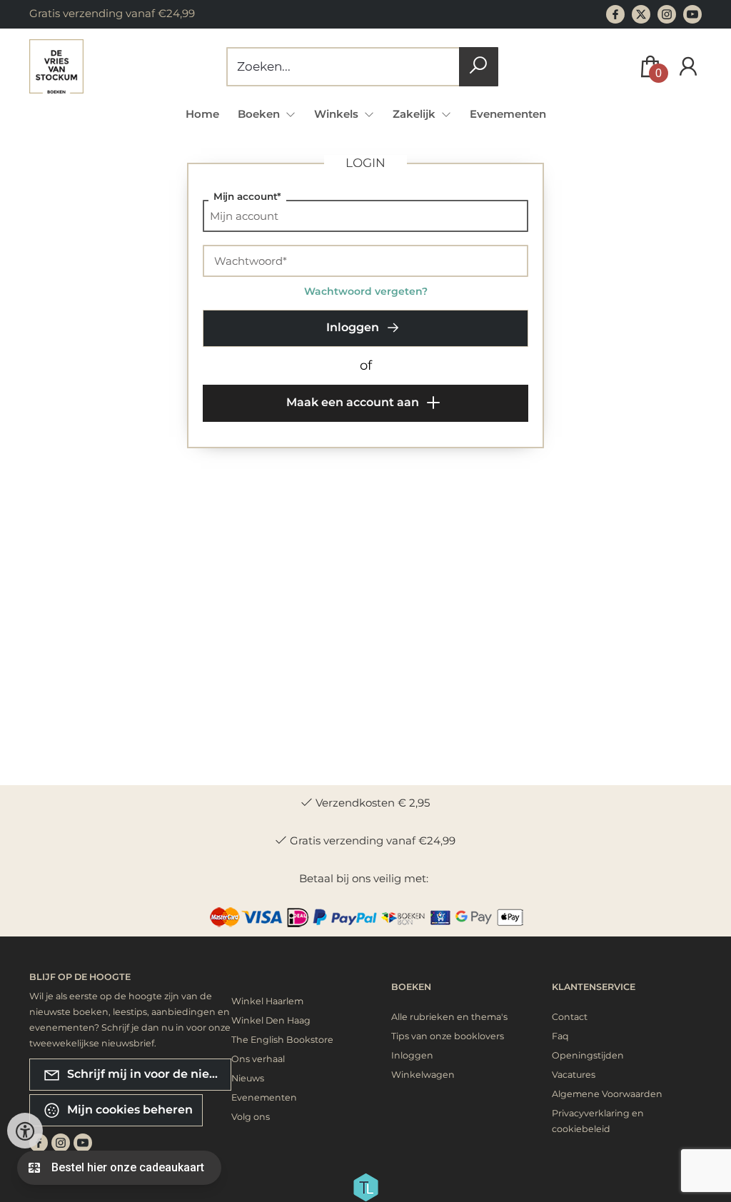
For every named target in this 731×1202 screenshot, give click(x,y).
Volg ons (250, 1116)
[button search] (478, 66)
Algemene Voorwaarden (607, 1094)
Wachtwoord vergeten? (366, 291)
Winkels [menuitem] (337, 114)
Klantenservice (593, 986)
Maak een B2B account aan (301, 471)
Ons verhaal (258, 1059)
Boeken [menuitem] (260, 114)
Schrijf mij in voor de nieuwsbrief (147, 1074)
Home (202, 114)
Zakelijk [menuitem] (415, 114)
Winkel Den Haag (271, 1020)
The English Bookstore (282, 1039)
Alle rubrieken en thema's (449, 1016)
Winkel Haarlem (267, 1001)
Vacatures (573, 1074)
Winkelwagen (423, 1074)
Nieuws (247, 1078)
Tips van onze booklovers (447, 1036)
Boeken (411, 986)
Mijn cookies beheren (128, 1109)
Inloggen (354, 327)
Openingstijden (588, 1055)
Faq (560, 1036)
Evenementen (508, 114)
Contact (570, 1016)
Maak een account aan (354, 402)
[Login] (688, 67)
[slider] (228, 600)
